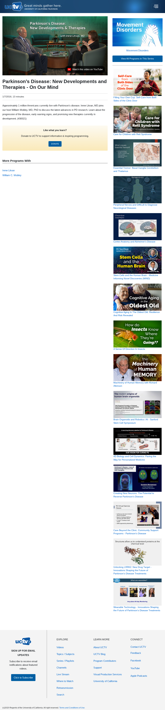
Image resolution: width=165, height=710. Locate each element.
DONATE (55, 144)
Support (97, 667)
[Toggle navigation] (156, 6)
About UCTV (100, 647)
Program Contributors (104, 660)
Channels (62, 667)
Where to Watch (65, 681)
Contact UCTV (138, 646)
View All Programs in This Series (137, 58)
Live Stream (63, 674)
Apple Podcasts (139, 675)
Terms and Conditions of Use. (72, 708)
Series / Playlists (65, 660)
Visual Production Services (107, 674)
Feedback (136, 653)
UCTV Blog (99, 654)
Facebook (136, 660)
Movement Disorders (137, 50)
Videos (60, 647)
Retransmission (65, 687)
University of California (105, 681)
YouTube (135, 668)
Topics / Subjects (65, 654)
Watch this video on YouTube (85, 70)
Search (60, 694)
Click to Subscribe (23, 677)
